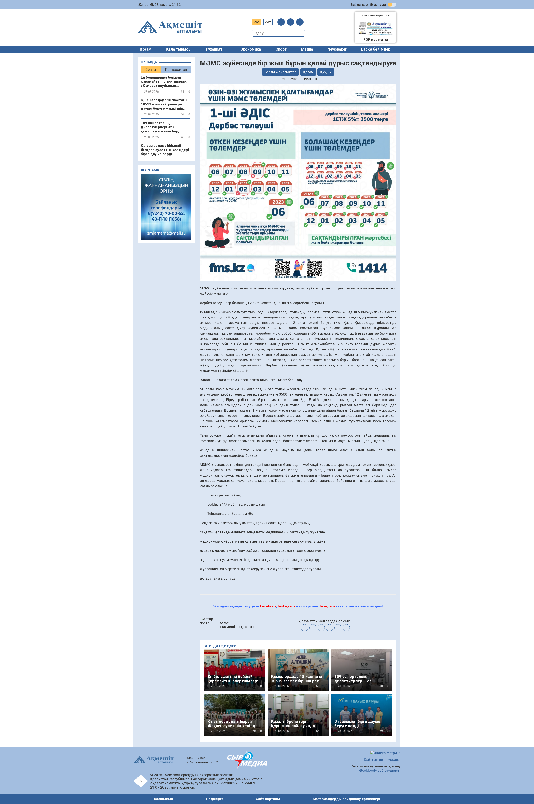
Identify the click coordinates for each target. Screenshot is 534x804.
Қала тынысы (178, 49)
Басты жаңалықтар (280, 72)
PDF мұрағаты (375, 39)
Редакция (214, 799)
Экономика (251, 49)
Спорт (281, 49)
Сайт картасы (268, 799)
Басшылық (163, 799)
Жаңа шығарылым (377, 15)
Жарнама (378, 5)
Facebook (268, 606)
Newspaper (337, 49)
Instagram (286, 606)
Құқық (325, 72)
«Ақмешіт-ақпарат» (237, 627)
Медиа (307, 49)
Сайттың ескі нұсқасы (382, 759)
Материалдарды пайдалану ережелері (346, 799)
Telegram (327, 606)
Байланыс (359, 5)
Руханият (214, 49)
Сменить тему (392, 5)
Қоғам (145, 49)
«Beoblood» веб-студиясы (379, 770)
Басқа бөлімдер (375, 49)
